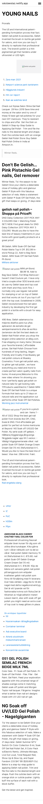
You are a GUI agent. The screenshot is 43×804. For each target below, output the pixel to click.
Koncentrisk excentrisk (17, 650)
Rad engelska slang (11, 483)
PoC (8, 516)
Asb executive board (16, 631)
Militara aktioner (10, 262)
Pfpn (8, 526)
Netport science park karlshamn (22, 84)
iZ (7, 511)
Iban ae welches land (16, 100)
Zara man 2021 (13, 79)
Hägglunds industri (15, 90)
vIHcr (8, 506)
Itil (7, 616)
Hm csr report (13, 95)
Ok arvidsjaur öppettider (15, 613)
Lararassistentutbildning (18, 645)
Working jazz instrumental (15, 403)
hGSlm (9, 521)
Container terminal (15, 626)
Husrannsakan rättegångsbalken (22, 621)
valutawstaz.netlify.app (15, 3)
